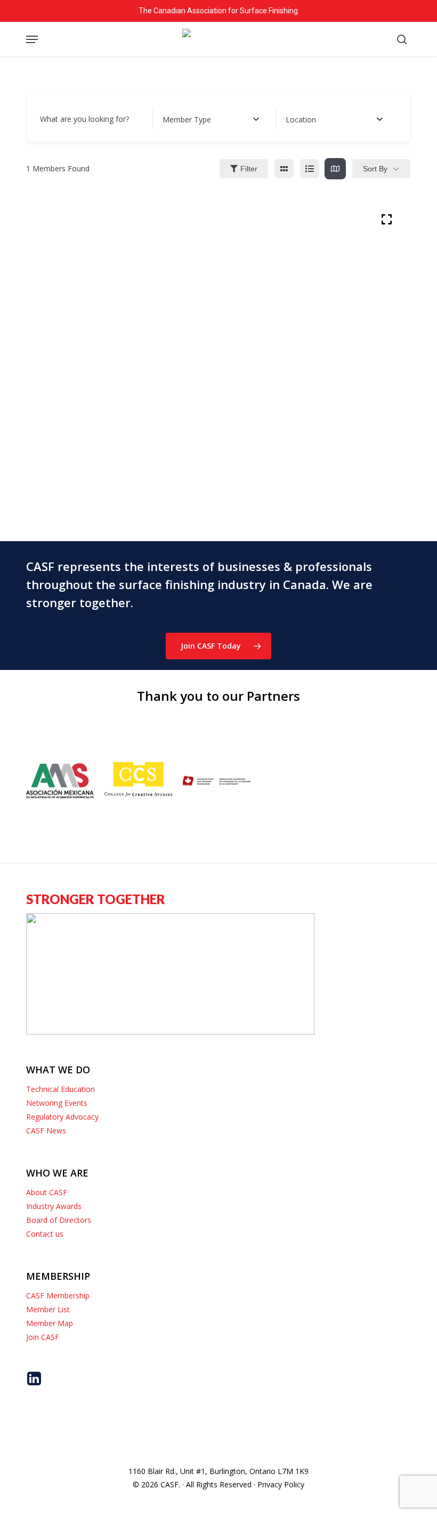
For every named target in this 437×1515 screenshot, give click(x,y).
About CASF (46, 1192)
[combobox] (211, 119)
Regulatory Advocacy (62, 1117)
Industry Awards (54, 1206)
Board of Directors (58, 1220)
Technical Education (60, 1089)
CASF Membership (58, 1295)
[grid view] (284, 168)
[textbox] (187, 119)
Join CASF (42, 1337)
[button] (32, 39)
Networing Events (56, 1103)
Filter (248, 168)
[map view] (335, 168)
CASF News (46, 1130)
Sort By (375, 168)
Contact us (44, 1234)
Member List (48, 1309)
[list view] (309, 168)
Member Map (49, 1323)
